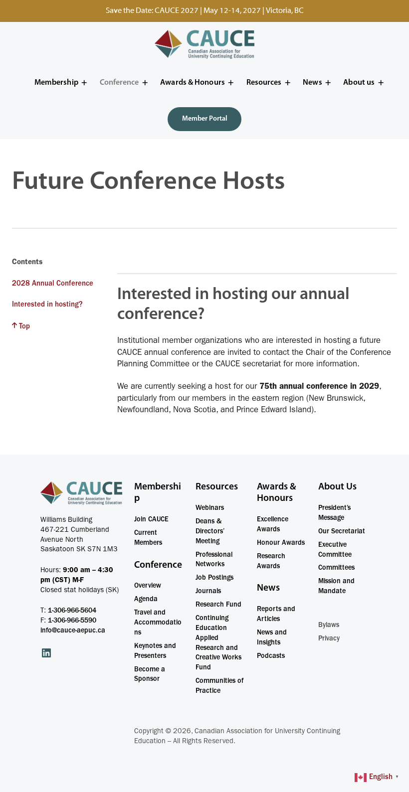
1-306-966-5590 (72, 621)
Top (24, 327)
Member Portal (204, 119)
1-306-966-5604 (72, 611)
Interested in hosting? (47, 305)
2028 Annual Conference (52, 284)
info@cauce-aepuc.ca (72, 631)
